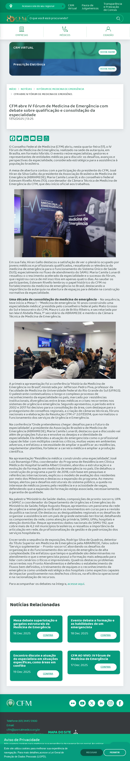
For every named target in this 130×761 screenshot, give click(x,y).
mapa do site (59, 732)
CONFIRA (48, 635)
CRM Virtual (72, 7)
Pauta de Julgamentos (90, 7)
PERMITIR (115, 752)
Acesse (107, 52)
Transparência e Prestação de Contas (113, 7)
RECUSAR (91, 752)
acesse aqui (76, 584)
